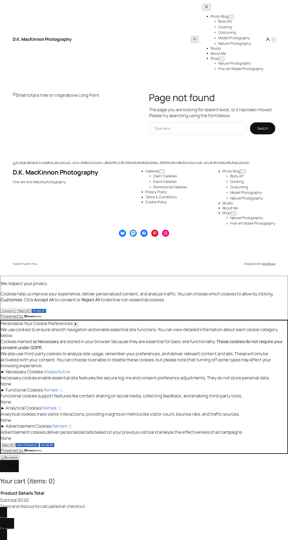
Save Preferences (27, 444)
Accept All (38, 310)
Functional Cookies (24, 390)
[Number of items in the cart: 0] (273, 40)
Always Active (57, 372)
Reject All (23, 310)
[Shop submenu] (221, 59)
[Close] (9, 466)
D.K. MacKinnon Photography (42, 39)
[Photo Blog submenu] (231, 17)
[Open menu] (195, 39)
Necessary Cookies (24, 372)
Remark (51, 390)
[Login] (267, 39)
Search (262, 128)
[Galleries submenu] (161, 171)
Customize (8, 310)
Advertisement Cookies (29, 426)
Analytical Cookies (24, 408)
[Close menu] (206, 7)
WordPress (268, 264)
